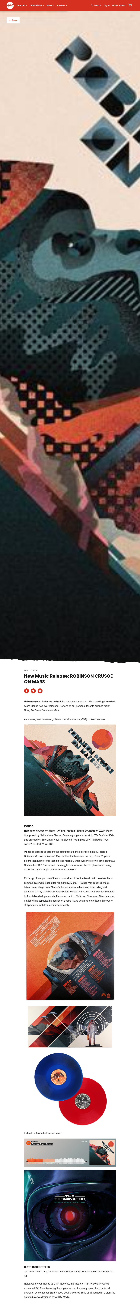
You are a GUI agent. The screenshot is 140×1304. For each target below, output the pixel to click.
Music (49, 5)
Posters (61, 5)
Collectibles (36, 5)
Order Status (118, 5)
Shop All (21, 5)
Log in (107, 5)
